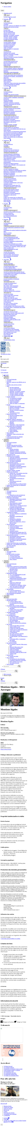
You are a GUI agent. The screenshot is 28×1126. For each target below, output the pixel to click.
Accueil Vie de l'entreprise (10, 178)
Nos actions (7, 292)
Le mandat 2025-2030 (9, 214)
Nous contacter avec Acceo (10, 332)
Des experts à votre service (10, 122)
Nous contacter (7, 81)
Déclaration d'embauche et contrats (12, 155)
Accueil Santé (7, 30)
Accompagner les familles (10, 43)
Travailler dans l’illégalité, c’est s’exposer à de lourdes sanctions (17, 510)
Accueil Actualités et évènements (11, 279)
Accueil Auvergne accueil (10, 17)
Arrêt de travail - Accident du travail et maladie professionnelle (18, 506)
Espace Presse (7, 322)
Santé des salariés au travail (10, 180)
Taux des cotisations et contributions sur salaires (15, 170)
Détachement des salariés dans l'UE (12, 185)
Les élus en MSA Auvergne (10, 210)
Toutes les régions (8, 1108)
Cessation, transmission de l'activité (12, 104)
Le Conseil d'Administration (10, 215)
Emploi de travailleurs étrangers (11, 163)
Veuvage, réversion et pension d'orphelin (13, 57)
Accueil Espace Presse (9, 323)
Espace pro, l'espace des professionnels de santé (15, 245)
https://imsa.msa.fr (6, 749)
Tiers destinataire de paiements (11, 256)
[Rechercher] (19, 666)
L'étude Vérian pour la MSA (10, 274)
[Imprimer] (2, 679)
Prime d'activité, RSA (9, 59)
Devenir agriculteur (8, 100)
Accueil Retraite (7, 51)
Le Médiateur (7, 1115)
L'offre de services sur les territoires (12, 291)
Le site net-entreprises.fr (9, 253)
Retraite (6, 50)
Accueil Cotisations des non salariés (12, 108)
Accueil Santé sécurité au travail (11, 116)
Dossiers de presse (8, 325)
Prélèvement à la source (9, 159)
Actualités (6, 24)
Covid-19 (6, 147)
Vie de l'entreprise (8, 177)
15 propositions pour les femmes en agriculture (15, 273)
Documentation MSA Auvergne (11, 118)
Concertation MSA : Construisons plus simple (14, 307)
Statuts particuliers (8, 80)
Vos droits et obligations (9, 113)
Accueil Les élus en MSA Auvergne (12, 211)
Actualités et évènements (10, 277)
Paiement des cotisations (9, 112)
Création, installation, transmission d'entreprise (14, 96)
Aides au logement (8, 47)
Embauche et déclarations (10, 152)
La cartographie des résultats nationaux (13, 269)
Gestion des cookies (8, 1107)
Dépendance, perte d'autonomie (11, 72)
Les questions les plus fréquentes (11, 329)
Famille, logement (8, 40)
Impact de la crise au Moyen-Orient (12, 135)
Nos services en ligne (9, 310)
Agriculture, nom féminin (10, 276)
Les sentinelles (7, 308)
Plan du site (6, 1110)
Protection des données (9, 1112)
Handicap (6, 71)
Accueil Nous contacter (9, 328)
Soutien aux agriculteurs (9, 126)
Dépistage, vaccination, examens (11, 35)
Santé (5, 28)
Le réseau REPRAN (8, 239)
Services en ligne (8, 232)
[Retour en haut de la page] (2, 1124)
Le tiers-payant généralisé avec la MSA (13, 243)
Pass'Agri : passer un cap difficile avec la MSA (15, 25)
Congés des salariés (8, 181)
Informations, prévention (9, 119)
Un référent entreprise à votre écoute (12, 186)
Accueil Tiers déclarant (9, 252)
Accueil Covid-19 (8, 148)
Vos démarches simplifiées (10, 304)
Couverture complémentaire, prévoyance (13, 182)
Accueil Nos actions (8, 294)
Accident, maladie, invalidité (10, 38)
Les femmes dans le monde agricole (12, 270)
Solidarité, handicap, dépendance (11, 66)
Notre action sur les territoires (10, 287)
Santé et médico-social (9, 296)
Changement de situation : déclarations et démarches (16, 428)
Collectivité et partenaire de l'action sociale (13, 226)
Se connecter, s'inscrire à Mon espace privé (14, 313)
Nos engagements (8, 288)
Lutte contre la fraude (9, 300)
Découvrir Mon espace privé (10, 314)
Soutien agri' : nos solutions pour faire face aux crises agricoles (18, 474)
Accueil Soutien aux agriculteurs (11, 127)
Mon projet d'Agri (8, 105)
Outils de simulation (8, 317)
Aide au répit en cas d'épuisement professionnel (15, 131)
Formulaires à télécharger (9, 318)
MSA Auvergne (7, 674)
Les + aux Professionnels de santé (11, 238)
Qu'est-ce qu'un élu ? (8, 213)
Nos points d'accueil (8, 333)
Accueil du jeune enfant (9, 44)
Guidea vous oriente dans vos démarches (13, 136)
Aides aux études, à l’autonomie (11, 48)
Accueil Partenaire (8, 223)
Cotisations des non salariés (10, 106)
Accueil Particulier (8, 23)
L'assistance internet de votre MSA (12, 330)
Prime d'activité (7, 64)
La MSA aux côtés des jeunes (11, 298)
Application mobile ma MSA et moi (12, 319)
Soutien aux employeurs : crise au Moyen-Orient (15, 175)
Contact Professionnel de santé (11, 249)
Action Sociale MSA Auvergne (11, 295)
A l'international (7, 302)
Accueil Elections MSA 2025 (10, 266)
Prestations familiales (8, 46)
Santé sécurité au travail (9, 115)
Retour (7, 15)
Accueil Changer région (9, 339)
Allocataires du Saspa (9, 58)
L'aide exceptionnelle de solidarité (12, 84)
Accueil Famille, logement (10, 42)
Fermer (7, 378)
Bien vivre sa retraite (8, 55)
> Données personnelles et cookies (10, 938)
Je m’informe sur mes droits (10, 85)
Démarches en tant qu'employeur (11, 150)
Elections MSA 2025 (8, 265)
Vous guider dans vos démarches (11, 73)
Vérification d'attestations (9, 315)
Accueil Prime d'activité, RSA (11, 61)
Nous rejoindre (7, 334)
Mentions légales (7, 1106)
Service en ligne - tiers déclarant (11, 254)
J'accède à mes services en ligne (11, 27)
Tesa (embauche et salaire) (10, 158)
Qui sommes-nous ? (8, 281)
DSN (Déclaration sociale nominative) (13, 156)
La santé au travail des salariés (11, 39)
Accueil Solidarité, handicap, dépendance (13, 68)
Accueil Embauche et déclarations (12, 154)
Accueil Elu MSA (8, 207)
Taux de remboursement (9, 32)
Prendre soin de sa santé (9, 34)
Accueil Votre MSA (8, 263)
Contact (5, 1111)
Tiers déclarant (7, 250)
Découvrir (3, 1103)
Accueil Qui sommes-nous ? (10, 283)
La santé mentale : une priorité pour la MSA (14, 306)
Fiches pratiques (7, 79)
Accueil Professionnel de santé (11, 237)
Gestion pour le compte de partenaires (12, 299)
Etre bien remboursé (8, 31)
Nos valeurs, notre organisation (11, 285)
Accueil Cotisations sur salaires (11, 169)
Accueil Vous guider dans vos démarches (13, 75)
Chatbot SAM (7, 321)
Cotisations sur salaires (9, 167)
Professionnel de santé (9, 235)
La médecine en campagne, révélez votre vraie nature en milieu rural (18, 586)
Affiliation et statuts (8, 101)
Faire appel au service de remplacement (13, 134)
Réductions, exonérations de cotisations (13, 171)
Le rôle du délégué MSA (9, 267)
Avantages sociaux (8, 184)
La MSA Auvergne (8, 284)
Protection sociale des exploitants (11, 102)
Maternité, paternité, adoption (10, 36)
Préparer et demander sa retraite (11, 54)
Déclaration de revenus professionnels (12, 111)
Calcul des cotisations (9, 109)
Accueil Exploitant (8, 92)
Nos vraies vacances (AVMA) (11, 303)
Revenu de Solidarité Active (10, 62)
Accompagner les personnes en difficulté (13, 69)
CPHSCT (6, 123)
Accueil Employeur (8, 144)
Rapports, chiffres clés (9, 289)
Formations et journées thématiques (12, 120)
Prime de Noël (7, 65)
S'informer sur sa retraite (9, 53)
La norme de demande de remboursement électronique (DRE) (18, 578)
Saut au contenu (7, 6)
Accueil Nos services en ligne (11, 311)
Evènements (6, 280)
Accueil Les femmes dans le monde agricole (14, 272)
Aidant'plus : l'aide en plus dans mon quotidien (15, 83)
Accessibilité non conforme (10, 1114)
